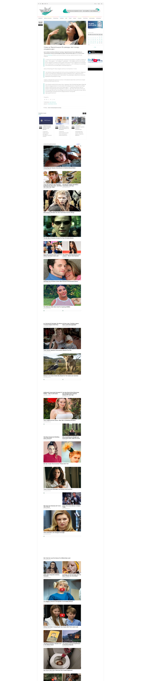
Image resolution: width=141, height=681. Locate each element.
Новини (40, 18)
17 (88, 41)
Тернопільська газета (52, 103)
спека (49, 107)
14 (97, 39)
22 (99, 41)
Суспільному (49, 55)
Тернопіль (55, 18)
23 (101, 41)
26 (93, 42)
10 (88, 39)
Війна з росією (47, 18)
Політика (85, 18)
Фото (95, 3)
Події (70, 18)
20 (95, 41)
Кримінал (98, 18)
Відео (99, 3)
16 (101, 39)
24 (88, 42)
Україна (62, 18)
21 (97, 41)
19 (93, 41)
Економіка (92, 18)
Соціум (79, 18)
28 (97, 42)
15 (99, 39)
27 (95, 42)
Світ (66, 18)
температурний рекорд (56, 107)
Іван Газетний (53, 102)
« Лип (95, 47)
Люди (74, 18)
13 (95, 39)
